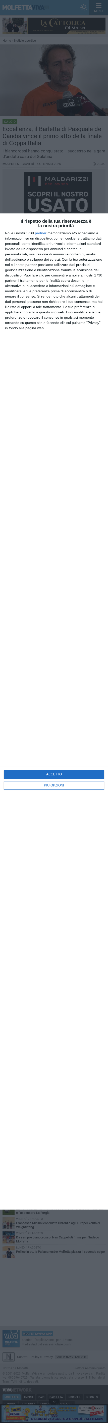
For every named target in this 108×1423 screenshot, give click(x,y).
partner (40, 233)
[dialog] (54, 711)
